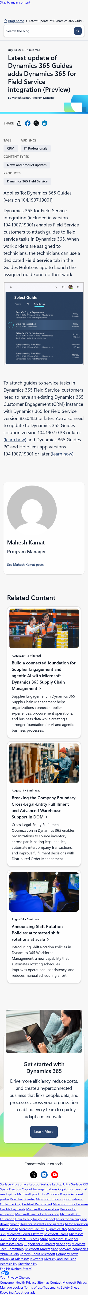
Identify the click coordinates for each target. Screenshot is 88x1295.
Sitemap (43, 1282)
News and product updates (26, 165)
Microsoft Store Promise (70, 1204)
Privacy (82, 1282)
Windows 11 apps (58, 1194)
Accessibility (8, 1264)
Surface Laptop (28, 1184)
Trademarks (51, 1287)
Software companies (73, 1249)
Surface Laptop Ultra (55, 1184)
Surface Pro (8, 1184)
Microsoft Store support (53, 1199)
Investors (36, 1259)
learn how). (63, 454)
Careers (25, 1254)
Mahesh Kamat (21, 97)
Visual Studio (9, 1254)
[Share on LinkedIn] (44, 123)
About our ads (25, 1292)
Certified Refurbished (37, 1204)
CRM (10, 148)
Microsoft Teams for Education (37, 1214)
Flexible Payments (12, 1209)
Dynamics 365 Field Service (27, 181)
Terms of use (33, 1287)
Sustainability (27, 1264)
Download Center (22, 1199)
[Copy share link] (19, 123)
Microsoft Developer (63, 1239)
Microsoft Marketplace (41, 1249)
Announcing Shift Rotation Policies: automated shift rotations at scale (37, 933)
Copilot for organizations (39, 1189)
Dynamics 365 (56, 1229)
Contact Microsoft (63, 1282)
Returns (77, 1199)
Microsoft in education (42, 1209)
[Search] (78, 31)
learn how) (15, 439)
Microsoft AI (9, 1229)
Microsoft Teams (56, 1234)
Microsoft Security (32, 1229)
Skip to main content (15, 2)
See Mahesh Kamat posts (25, 564)
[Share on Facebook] (28, 123)
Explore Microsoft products (25, 1194)
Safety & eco (70, 1287)
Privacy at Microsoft (14, 1259)
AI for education (76, 1224)
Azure (44, 1239)
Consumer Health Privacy (18, 1282)
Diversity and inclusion (60, 1259)
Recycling (7, 1292)
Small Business (28, 1239)
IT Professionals (35, 148)
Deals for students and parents (42, 1224)
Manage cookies (11, 1287)
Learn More (44, 1132)
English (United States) (16, 1269)
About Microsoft (43, 1254)
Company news (67, 1254)
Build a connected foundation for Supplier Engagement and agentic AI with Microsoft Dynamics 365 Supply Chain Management (44, 675)
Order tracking (10, 1204)
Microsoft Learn (11, 1244)
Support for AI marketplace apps (47, 1244)
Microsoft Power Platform (25, 1234)
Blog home (16, 21)
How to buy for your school (35, 1219)
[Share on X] (36, 123)
